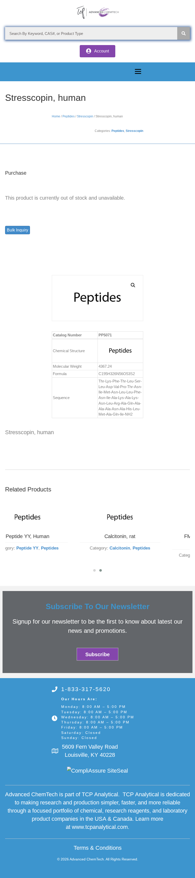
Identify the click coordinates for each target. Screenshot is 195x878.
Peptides (68, 116)
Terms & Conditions (98, 848)
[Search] (183, 33)
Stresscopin (85, 116)
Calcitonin (53, 548)
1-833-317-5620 (86, 689)
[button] (97, 51)
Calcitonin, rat (53, 536)
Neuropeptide (145, 555)
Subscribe (97, 654)
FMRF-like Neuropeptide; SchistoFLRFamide (145, 539)
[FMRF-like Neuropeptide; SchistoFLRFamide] (145, 517)
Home (56, 116)
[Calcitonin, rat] (53, 517)
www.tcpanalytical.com (100, 827)
